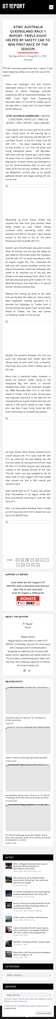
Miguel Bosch (19, 56)
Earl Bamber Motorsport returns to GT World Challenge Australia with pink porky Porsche (27, 796)
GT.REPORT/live (20, 515)
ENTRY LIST (30, 119)
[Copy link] (38, 565)
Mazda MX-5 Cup (34, 871)
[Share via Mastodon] (18, 565)
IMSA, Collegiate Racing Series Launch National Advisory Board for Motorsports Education (30, 866)
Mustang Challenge (35, 911)
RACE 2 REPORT (42, 122)
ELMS (26, 885)
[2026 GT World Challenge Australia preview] (28, 740)
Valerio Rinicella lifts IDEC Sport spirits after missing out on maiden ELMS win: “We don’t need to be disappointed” (31, 930)
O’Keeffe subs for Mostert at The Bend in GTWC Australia (25, 719)
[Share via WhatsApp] (17, 560)
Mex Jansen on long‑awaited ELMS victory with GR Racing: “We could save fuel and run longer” (30, 880)
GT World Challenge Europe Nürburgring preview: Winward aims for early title (31, 893)
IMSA (26, 871)
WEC (25, 944)
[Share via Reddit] (42, 560)
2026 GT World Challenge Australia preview (26, 757)
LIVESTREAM (16, 119)
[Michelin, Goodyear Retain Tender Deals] (8, 943)
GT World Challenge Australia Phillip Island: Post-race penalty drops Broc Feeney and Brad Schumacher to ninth (28, 837)
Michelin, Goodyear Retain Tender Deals (31, 942)
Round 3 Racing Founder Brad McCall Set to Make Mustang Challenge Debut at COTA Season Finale (31, 905)
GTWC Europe (29, 897)
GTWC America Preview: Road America (30, 917)
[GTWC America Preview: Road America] (8, 919)
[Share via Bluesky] (47, 560)
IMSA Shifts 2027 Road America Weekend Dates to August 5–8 (31, 953)
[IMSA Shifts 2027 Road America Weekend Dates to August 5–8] (8, 954)
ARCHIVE (45, 115)
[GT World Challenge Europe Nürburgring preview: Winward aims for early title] (8, 893)
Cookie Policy (10, 1008)
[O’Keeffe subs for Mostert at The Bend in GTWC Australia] (28, 700)
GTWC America (29, 920)
